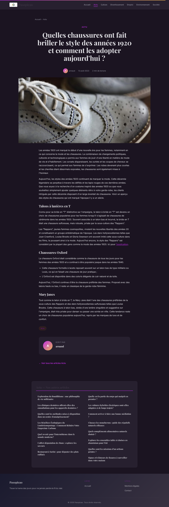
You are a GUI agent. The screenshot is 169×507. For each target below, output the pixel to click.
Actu (96, 5)
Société (156, 5)
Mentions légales (132, 486)
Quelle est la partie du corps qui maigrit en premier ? (108, 397)
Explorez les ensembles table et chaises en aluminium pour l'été (107, 441)
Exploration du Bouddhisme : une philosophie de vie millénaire (59, 397)
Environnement (143, 5)
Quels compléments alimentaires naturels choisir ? (107, 432)
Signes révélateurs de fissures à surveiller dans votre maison (107, 459)
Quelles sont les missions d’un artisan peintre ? (105, 450)
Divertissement (117, 5)
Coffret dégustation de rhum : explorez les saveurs (57, 444)
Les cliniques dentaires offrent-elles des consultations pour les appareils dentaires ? (58, 406)
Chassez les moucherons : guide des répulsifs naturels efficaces (109, 424)
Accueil (87, 5)
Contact (128, 490)
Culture (104, 5)
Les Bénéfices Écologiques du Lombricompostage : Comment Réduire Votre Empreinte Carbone (58, 425)
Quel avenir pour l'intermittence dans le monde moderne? (56, 435)
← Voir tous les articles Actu (52, 363)
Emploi (130, 5)
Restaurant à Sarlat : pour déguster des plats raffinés (58, 453)
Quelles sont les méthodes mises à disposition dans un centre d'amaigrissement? (59, 415)
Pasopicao (25, 5)
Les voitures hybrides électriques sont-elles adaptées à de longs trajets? (108, 406)
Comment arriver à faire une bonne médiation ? (109, 415)
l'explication (122, 244)
